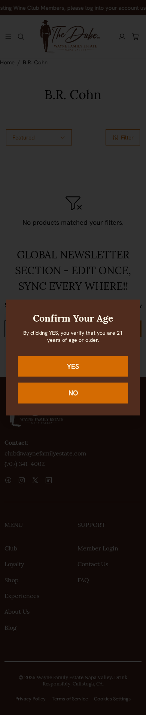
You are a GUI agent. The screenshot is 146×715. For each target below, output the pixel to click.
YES (73, 366)
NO (73, 393)
